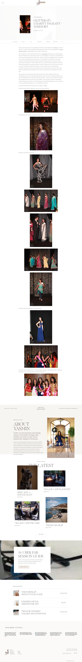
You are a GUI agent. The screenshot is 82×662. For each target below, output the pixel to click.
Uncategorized (38, 17)
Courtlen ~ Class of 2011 (10, 408)
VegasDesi (45, 53)
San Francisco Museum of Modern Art (68, 408)
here (46, 85)
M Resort (56, 47)
